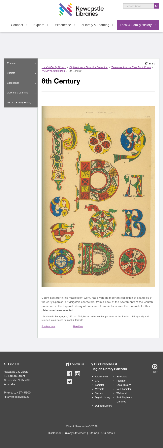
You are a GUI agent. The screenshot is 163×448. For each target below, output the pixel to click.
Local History (123, 385)
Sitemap (94, 432)
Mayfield (99, 389)
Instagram (77, 376)
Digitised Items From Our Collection (88, 67)
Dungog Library (103, 405)
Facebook (69, 376)
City (97, 380)
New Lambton (124, 389)
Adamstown (101, 376)
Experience (63, 25)
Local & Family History (136, 25)
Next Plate (78, 326)
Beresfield (121, 376)
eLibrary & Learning (95, 25)
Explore (38, 25)
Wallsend (121, 393)
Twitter (69, 384)
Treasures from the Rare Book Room (131, 67)
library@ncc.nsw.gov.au (16, 397)
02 (15, 392)
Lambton (100, 385)
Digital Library (102, 397)
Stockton (99, 393)
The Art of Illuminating (53, 71)
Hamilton (121, 380)
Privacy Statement (74, 432)
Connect (17, 25)
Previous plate (48, 326)
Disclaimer (54, 432)
